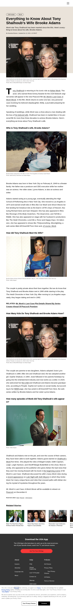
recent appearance (15, 477)
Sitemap (31, 580)
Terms (39, 588)
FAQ (30, 564)
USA (8, 3)
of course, (47, 226)
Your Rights (5, 591)
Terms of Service (49, 581)
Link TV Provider (34, 573)
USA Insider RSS (32, 584)
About (16, 575)
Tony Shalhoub (18, 91)
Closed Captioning (32, 568)
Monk (54, 226)
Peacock (22, 497)
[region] (36, 596)
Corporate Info (19, 571)
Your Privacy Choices (49, 572)
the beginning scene (52, 471)
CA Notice (47, 577)
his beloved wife (21, 115)
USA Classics (28, 497)
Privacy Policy (48, 568)
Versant (16, 588)
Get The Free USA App (36, 551)
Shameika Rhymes (13, 33)
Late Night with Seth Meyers (37, 477)
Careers (17, 564)
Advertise (17, 568)
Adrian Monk (55, 91)
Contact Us (32, 576)
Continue (44, 603)
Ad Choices (47, 564)
